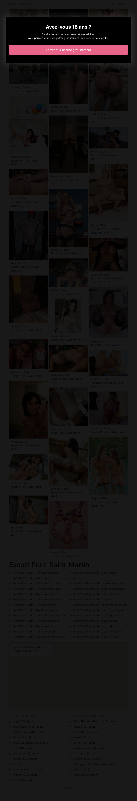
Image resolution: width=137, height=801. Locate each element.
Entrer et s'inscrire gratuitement (68, 50)
